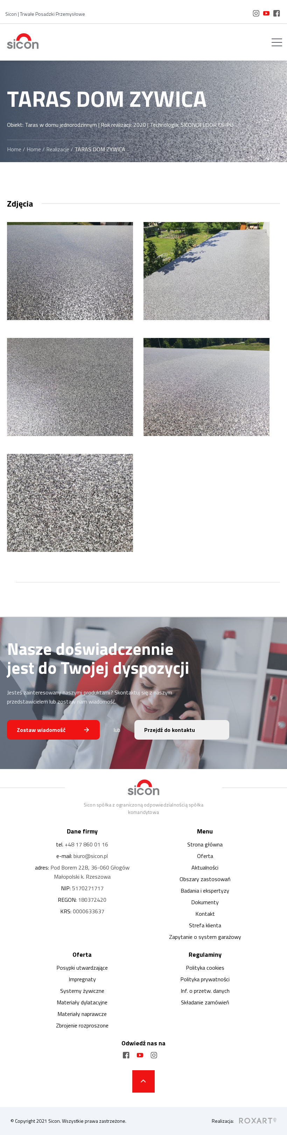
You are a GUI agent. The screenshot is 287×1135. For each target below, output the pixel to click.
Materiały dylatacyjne (82, 1002)
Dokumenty (205, 902)
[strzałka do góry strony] (143, 1081)
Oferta (205, 856)
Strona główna (205, 844)
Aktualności (204, 867)
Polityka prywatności (205, 979)
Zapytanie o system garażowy (205, 937)
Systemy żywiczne (82, 991)
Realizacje (57, 149)
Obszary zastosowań (205, 879)
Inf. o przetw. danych (205, 991)
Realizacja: (223, 1120)
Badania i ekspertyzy (205, 890)
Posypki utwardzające (82, 967)
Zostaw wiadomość (41, 730)
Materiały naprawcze (82, 1014)
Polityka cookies (205, 967)
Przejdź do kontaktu (169, 730)
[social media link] (256, 15)
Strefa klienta (205, 925)
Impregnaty (82, 979)
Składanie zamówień (205, 1002)
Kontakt (205, 913)
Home (14, 149)
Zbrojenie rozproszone (82, 1025)
